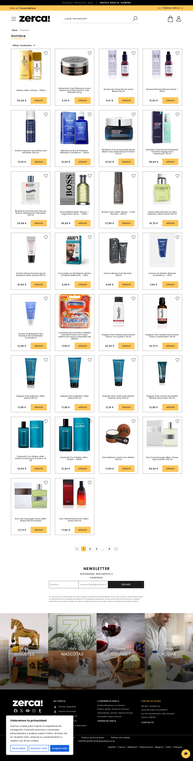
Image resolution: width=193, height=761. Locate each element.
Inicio (15, 30)
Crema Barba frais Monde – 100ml (118, 274)
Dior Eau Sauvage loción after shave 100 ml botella (31, 519)
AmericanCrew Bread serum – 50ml (162, 90)
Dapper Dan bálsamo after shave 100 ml (30, 397)
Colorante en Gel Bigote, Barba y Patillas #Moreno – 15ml (74, 274)
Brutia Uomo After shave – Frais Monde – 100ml (118, 212)
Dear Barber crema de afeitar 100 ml (118, 458)
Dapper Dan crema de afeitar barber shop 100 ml (118, 397)
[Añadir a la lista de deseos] (46, 53)
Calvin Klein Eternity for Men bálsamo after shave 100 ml (162, 212)
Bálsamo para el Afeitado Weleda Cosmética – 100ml (74, 151)
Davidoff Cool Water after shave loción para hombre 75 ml (30, 458)
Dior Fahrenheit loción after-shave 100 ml (75, 519)
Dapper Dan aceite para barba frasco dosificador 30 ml (162, 335)
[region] (39, 735)
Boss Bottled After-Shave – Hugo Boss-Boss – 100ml (74, 212)
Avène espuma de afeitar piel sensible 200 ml (31, 151)
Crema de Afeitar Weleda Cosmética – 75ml (162, 274)
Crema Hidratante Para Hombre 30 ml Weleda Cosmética (30, 335)
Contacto (147, 722)
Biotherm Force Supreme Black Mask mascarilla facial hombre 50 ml (118, 151)
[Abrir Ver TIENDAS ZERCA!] (182, 8)
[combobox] (97, 18)
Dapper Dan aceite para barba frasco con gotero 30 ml (118, 335)
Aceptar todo (59, 748)
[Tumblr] (39, 710)
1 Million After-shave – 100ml (30, 90)
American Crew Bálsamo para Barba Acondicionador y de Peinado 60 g (74, 90)
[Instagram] (33, 710)
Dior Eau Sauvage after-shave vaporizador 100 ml (162, 458)
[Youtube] (27, 710)
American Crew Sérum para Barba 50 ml (118, 90)
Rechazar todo (39, 748)
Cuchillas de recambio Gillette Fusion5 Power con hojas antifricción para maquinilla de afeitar (74, 335)
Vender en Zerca (106, 720)
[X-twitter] (21, 710)
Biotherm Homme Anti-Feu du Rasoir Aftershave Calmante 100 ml (30, 213)
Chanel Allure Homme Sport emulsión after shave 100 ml (30, 274)
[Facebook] (15, 710)
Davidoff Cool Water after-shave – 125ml (74, 458)
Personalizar (19, 748)
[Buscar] (135, 18)
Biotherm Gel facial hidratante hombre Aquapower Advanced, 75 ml (162, 151)
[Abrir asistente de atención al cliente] (185, 753)
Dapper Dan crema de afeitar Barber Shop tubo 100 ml (162, 397)
